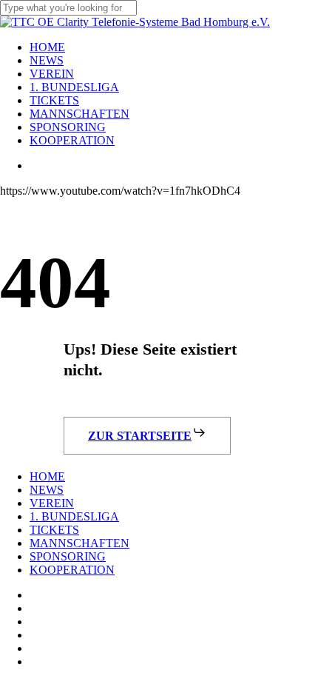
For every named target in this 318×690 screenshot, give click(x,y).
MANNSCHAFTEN (79, 543)
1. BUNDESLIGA (74, 516)
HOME (47, 476)
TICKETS (54, 529)
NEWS (47, 489)
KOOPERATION (72, 569)
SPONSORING (68, 556)
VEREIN (52, 503)
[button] (147, 435)
